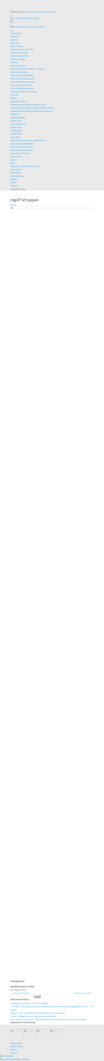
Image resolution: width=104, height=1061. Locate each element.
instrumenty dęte (19, 72)
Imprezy (14, 36)
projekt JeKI (16, 133)
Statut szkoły (16, 46)
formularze (15, 169)
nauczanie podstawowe (21, 143)
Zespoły (14, 94)
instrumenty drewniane (22, 75)
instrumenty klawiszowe (22, 78)
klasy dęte (15, 137)
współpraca (16, 130)
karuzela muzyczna (19, 153)
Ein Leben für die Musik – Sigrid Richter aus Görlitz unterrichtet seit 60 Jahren (48, 1019)
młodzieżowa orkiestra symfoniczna (28, 104)
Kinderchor (15, 127)
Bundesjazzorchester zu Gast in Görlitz (29, 1003)
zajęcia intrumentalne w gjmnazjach (27, 140)
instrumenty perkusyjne (22, 88)
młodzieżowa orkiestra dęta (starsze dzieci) (31, 111)
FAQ (12, 163)
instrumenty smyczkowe (22, 81)
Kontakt (14, 62)
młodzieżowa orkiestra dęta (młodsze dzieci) (32, 107)
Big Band (14, 114)
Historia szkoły (17, 59)
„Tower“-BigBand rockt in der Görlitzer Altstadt (33, 1016)
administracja (17, 176)
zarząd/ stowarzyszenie (21, 49)
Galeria (13, 39)
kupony (14, 179)
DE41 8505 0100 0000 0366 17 (25, 18)
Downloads (15, 172)
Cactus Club (16, 120)
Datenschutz (16, 1046)
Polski (10, 1056)
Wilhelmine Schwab (19, 993)
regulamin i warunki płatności (24, 166)
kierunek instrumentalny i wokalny (27, 68)
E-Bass (13, 204)
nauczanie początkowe (21, 146)
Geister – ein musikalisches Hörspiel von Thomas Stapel (37, 1012)
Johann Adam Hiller (19, 55)
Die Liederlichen (18, 124)
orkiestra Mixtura (18, 101)
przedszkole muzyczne (21, 150)
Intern (13, 182)
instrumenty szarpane (21, 85)
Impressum (16, 1043)
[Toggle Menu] (11, 30)
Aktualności (16, 33)
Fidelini (13, 98)
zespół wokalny (17, 117)
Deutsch (12, 1059)
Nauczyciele (16, 156)
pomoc (13, 159)
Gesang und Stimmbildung (23, 91)
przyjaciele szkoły (19, 52)
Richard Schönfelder (84, 993)
